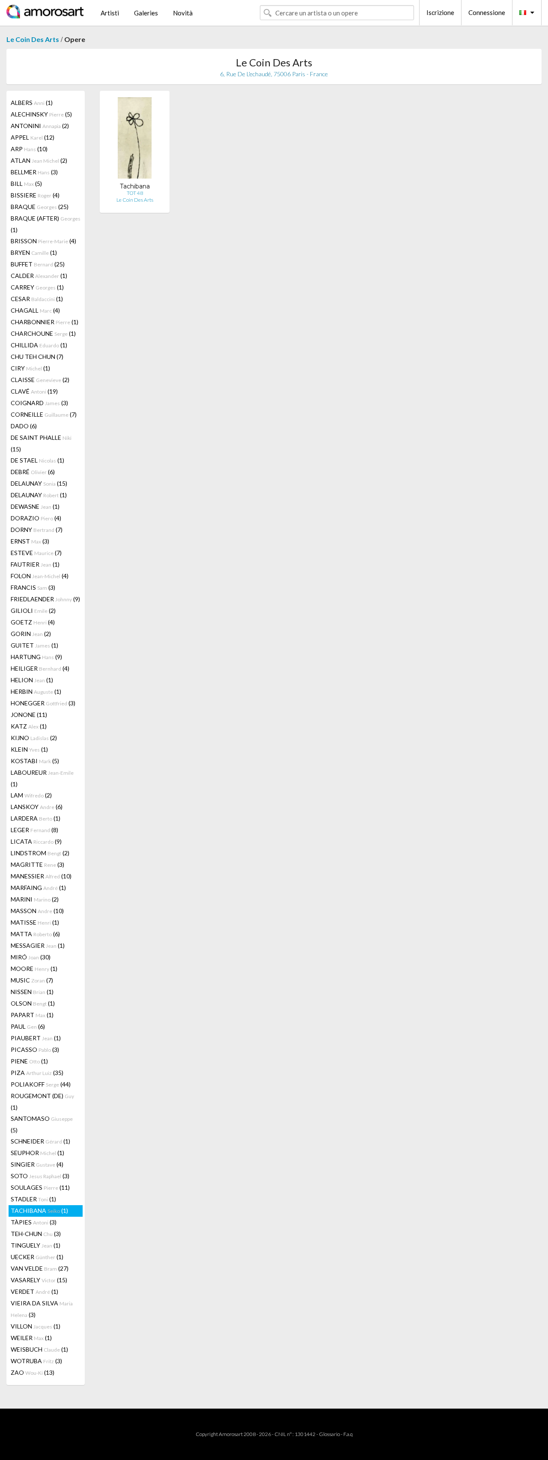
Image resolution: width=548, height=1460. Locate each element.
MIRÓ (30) (31, 957)
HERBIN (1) (36, 691)
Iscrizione (440, 12)
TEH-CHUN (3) (36, 1233)
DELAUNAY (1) (39, 495)
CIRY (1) (30, 368)
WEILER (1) (31, 1337)
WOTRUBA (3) (36, 1360)
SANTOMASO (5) (42, 1124)
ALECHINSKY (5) (41, 114)
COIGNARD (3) (39, 402)
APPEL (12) (32, 137)
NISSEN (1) (32, 991)
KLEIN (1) (29, 749)
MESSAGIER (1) (38, 945)
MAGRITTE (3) (37, 864)
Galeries (146, 13)
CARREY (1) (37, 287)
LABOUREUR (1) (42, 778)
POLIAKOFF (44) (41, 1084)
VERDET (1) (34, 1291)
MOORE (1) (34, 968)
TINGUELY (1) (35, 1245)
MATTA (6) (35, 934)
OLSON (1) (33, 1003)
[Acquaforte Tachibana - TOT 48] (135, 140)
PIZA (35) (37, 1072)
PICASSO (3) (35, 1049)
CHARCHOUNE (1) (43, 333)
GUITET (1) (34, 645)
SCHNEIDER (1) (40, 1141)
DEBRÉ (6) (33, 471)
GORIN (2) (31, 633)
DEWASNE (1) (35, 506)
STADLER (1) (33, 1199)
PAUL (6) (28, 1026)
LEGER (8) (34, 829)
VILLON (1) (35, 1326)
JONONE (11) (29, 714)
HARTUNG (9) (36, 656)
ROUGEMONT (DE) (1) (42, 1101)
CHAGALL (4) (35, 310)
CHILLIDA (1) (39, 345)
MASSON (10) (37, 910)
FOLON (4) (39, 575)
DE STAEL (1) (37, 460)
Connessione (486, 12)
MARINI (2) (35, 899)
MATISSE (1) (35, 922)
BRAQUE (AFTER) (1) (45, 224)
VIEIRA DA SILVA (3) (42, 1308)
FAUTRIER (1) (35, 564)
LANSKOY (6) (37, 806)
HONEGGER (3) (43, 703)
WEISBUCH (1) (39, 1349)
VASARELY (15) (39, 1280)
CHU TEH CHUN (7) (37, 356)
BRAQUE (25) (39, 206)
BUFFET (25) (38, 264)
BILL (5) (26, 183)
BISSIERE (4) (35, 195)
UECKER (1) (37, 1256)
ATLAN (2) (39, 160)
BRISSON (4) (43, 241)
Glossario (329, 1434)
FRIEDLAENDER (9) (45, 599)
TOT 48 (135, 193)
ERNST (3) (30, 541)
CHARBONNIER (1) (44, 321)
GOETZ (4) (33, 622)
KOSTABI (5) (35, 760)
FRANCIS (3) (33, 587)
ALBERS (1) (32, 102)
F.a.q (348, 1434)
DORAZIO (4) (36, 518)
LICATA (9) (36, 841)
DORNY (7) (37, 529)
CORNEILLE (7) (44, 414)
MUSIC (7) (32, 980)
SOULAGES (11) (40, 1187)
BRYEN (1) (34, 252)
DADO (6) (24, 426)
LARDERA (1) (35, 818)
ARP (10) (29, 148)
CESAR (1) (37, 298)
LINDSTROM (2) (40, 853)
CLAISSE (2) (40, 379)
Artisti (110, 13)
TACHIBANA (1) (39, 1210)
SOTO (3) (40, 1175)
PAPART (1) (32, 1014)
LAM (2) (31, 795)
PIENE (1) (29, 1061)
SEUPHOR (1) (37, 1152)
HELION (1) (32, 680)
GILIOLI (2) (33, 610)
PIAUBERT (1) (36, 1038)
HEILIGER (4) (40, 668)
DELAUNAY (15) (39, 483)
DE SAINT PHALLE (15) (41, 443)
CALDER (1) (39, 275)
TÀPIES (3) (34, 1222)
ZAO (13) (32, 1372)
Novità (183, 13)
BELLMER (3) (34, 172)
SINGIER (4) (37, 1164)
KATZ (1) (29, 726)
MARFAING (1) (38, 887)
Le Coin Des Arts (32, 39)
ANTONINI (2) (40, 125)
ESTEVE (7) (36, 552)
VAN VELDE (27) (39, 1268)
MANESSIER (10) (41, 876)
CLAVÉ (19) (34, 391)
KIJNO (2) (34, 737)
